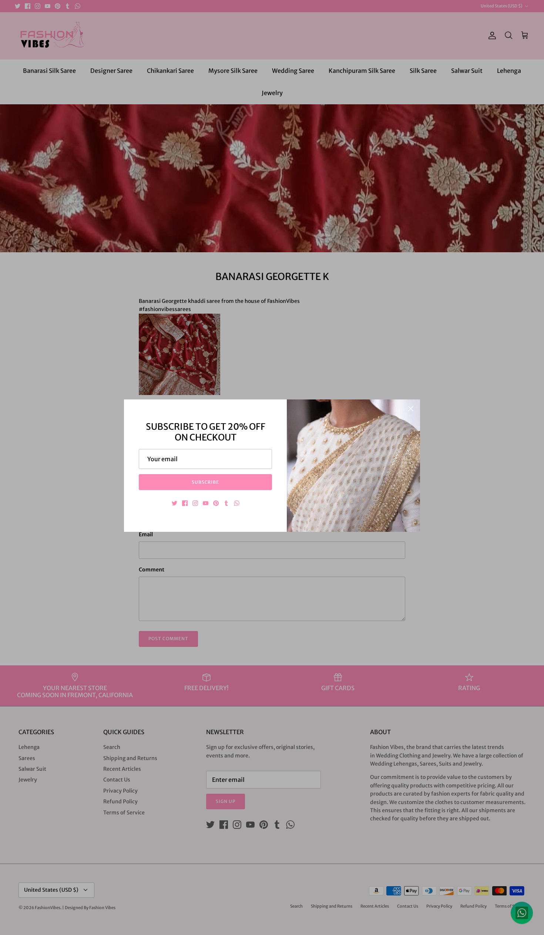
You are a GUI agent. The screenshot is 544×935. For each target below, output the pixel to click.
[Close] (411, 409)
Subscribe (205, 482)
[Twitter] (174, 503)
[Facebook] (185, 503)
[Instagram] (195, 503)
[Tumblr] (226, 503)
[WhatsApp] (236, 503)
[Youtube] (205, 503)
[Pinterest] (216, 503)
